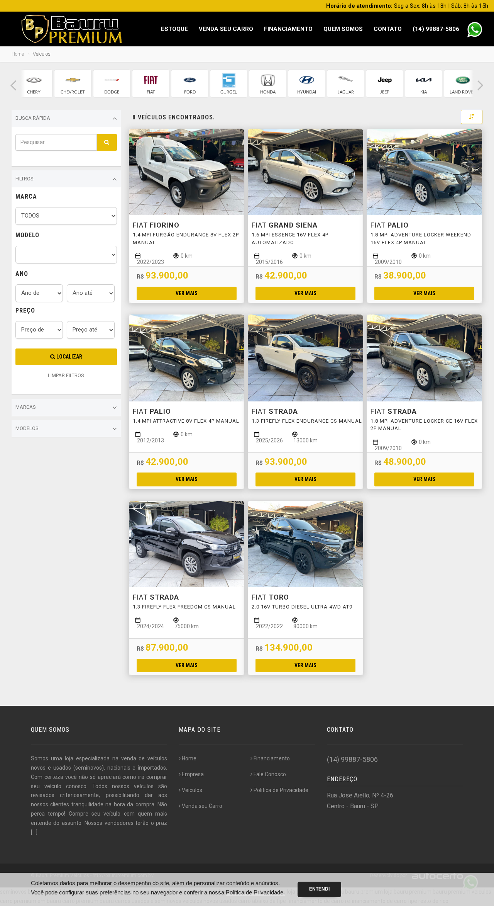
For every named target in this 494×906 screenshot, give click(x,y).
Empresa (193, 774)
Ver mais (187, 293)
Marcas (25, 407)
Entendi (319, 889)
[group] (33, 84)
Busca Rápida (32, 118)
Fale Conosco (270, 774)
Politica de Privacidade (281, 790)
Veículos (192, 790)
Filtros (24, 179)
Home (18, 54)
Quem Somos (343, 28)
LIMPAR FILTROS (66, 375)
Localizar (68, 357)
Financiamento (288, 28)
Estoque (174, 28)
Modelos (27, 428)
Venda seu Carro (226, 28)
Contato (388, 28)
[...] (34, 832)
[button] (13, 86)
